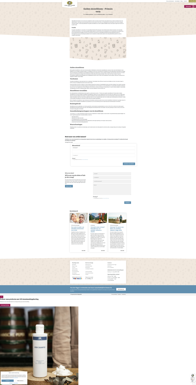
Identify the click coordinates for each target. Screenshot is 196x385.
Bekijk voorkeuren (20, 380)
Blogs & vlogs (74, 266)
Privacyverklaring (114, 294)
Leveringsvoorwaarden (89, 268)
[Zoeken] (190, 1)
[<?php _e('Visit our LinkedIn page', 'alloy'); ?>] (90, 279)
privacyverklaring (85, 159)
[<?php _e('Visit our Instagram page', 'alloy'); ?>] (85, 279)
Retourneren (87, 267)
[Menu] (194, 374)
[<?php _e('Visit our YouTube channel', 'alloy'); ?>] (89, 279)
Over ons (73, 267)
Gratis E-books (74, 268)
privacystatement (15, 377)
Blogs (182, 1)
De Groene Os (121, 289)
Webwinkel (188, 6)
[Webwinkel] (192, 1)
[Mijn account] (195, 1)
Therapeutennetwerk (76, 274)
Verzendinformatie (88, 266)
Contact (185, 1)
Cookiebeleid (124, 294)
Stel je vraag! (68, 186)
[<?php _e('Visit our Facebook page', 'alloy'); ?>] (87, 279)
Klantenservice (88, 264)
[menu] (194, 6)
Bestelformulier (75, 270)
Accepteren (8, 380)
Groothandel (177, 1)
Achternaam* (75, 147)
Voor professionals (170, 1)
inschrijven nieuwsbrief (129, 163)
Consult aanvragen (88, 271)
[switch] (193, 381)
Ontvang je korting (5, 305)
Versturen (127, 202)
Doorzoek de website (89, 273)
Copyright (119, 294)
